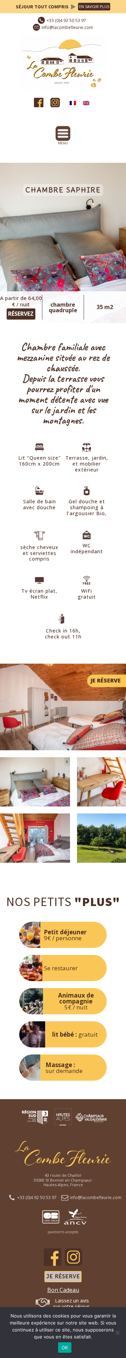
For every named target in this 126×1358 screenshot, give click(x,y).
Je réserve (63, 1276)
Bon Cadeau (63, 1290)
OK (65, 1347)
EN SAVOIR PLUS (94, 6)
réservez (21, 313)
